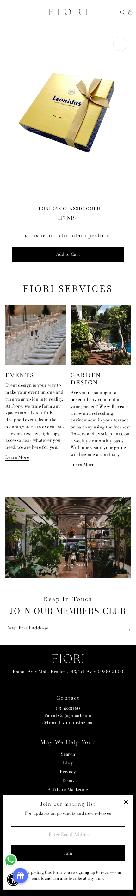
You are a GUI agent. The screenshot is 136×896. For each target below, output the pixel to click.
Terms (68, 780)
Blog (68, 762)
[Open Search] (122, 12)
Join (68, 853)
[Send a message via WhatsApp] (10, 860)
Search (68, 754)
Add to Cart (68, 254)
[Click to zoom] (120, 44)
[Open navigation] (8, 12)
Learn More (17, 457)
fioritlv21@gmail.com (68, 715)
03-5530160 (68, 708)
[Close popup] (125, 801)
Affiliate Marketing (67, 789)
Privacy (68, 771)
